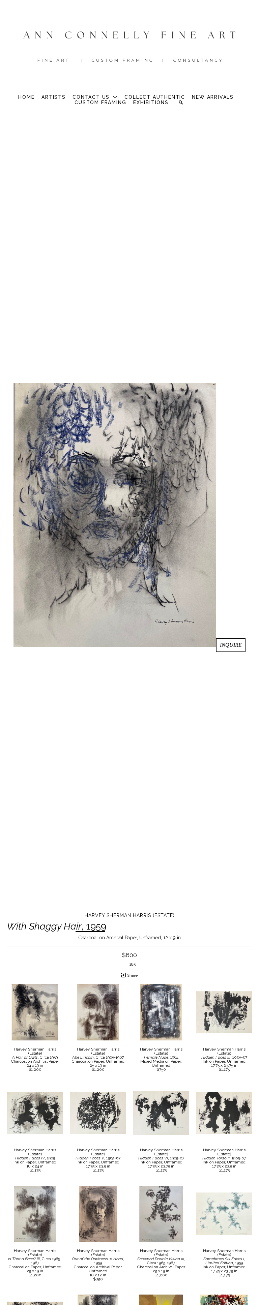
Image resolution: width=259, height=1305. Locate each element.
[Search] (181, 102)
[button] (95, 97)
